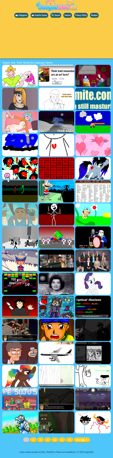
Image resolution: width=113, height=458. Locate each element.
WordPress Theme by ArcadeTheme (61, 452)
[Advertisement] (56, 39)
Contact (67, 15)
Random (94, 15)
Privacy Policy (81, 15)
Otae (43, 452)
